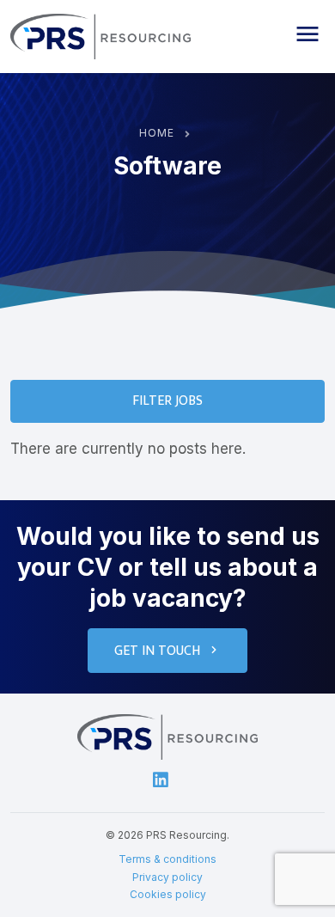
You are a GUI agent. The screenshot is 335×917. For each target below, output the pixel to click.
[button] (307, 34)
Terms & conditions (167, 859)
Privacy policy (167, 877)
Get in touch (157, 651)
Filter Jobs (167, 401)
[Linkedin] (160, 779)
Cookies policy (168, 894)
